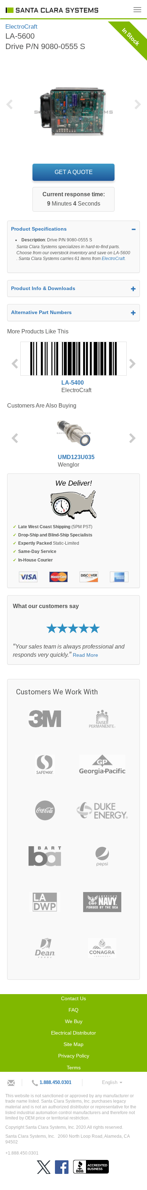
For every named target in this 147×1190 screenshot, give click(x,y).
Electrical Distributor (73, 1033)
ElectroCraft (113, 258)
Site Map (73, 1044)
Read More (85, 655)
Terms (74, 1067)
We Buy (73, 1021)
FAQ (73, 1010)
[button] (12, 108)
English (110, 1082)
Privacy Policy (73, 1056)
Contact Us (73, 998)
